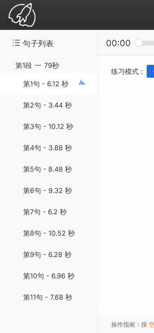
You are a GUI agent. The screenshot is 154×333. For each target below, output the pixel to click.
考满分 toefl (22, 15)
